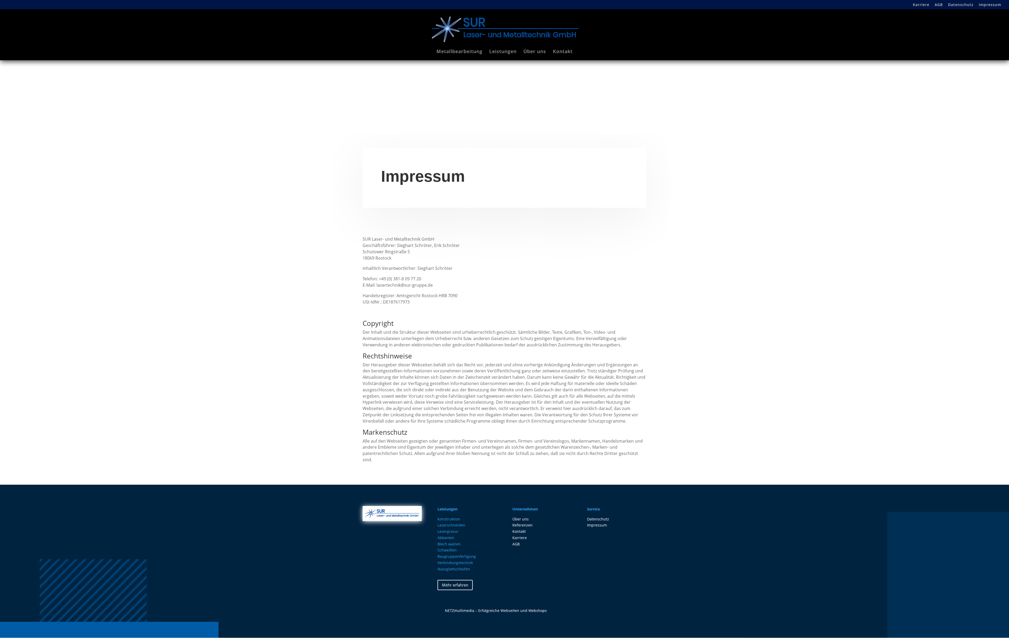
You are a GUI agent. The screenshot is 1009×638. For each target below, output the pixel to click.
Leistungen (503, 51)
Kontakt (563, 51)
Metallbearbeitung (459, 51)
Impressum (990, 5)
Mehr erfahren (455, 585)
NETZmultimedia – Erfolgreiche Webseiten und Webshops (496, 610)
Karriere (921, 5)
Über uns (534, 51)
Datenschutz (961, 5)
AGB (939, 5)
